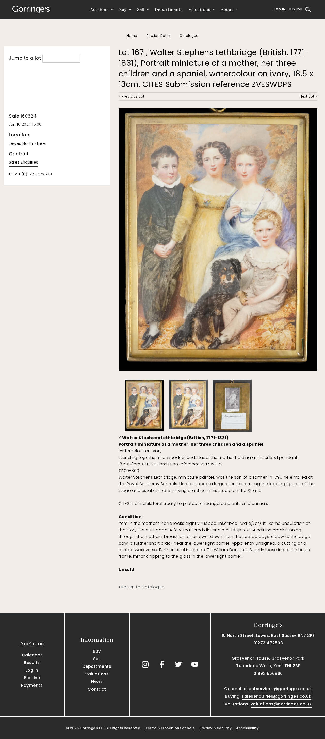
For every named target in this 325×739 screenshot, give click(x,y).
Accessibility (247, 728)
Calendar (32, 655)
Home (132, 35)
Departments (169, 9)
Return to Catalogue (142, 587)
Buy (122, 9)
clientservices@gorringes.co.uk (278, 689)
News (97, 681)
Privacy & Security (215, 728)
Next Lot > (308, 96)
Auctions (99, 9)
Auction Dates (158, 35)
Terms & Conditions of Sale (170, 728)
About (227, 9)
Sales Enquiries (23, 162)
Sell (140, 9)
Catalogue (189, 35)
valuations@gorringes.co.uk (281, 704)
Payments (32, 685)
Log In (280, 9)
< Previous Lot (132, 96)
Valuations (199, 9)
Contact (97, 689)
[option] (144, 404)
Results (32, 662)
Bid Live (295, 9)
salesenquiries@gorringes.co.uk (276, 696)
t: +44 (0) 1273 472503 (30, 174)
